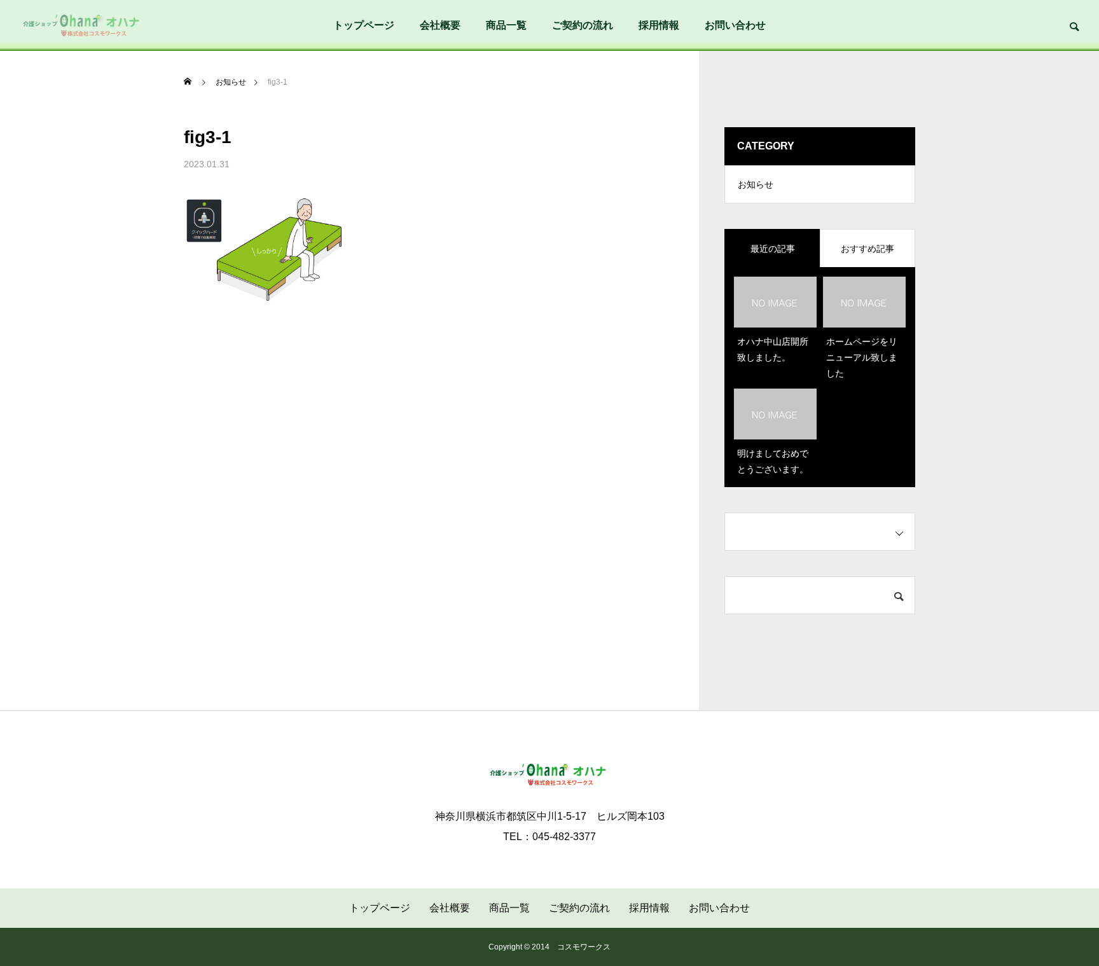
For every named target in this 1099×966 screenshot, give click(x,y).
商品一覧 (506, 25)
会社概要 (440, 25)
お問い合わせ (735, 25)
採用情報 (659, 25)
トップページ (363, 25)
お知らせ (755, 184)
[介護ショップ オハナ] (82, 25)
